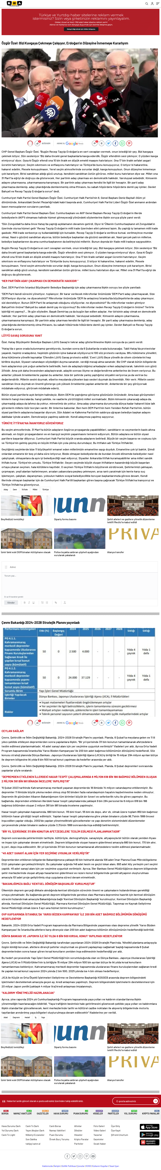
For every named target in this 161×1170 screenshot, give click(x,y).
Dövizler (78, 1130)
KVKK (88, 1166)
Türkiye (45, 489)
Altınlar (78, 1126)
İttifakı (25, 489)
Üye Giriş (115, 1126)
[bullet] (47, 602)
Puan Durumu (80, 1112)
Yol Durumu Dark (10, 1130)
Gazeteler (43, 1112)
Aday (6, 489)
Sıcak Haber (100, 1143)
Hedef (27, 1017)
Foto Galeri (99, 1126)
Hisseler (98, 1112)
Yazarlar (98, 1134)
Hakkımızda (47, 1166)
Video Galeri (100, 1130)
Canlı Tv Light (8, 1134)
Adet (6, 1017)
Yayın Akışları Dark (35, 1130)
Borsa (5, 1112)
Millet (35, 489)
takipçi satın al (33, 1143)
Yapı (43, 1017)
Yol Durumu (130, 1112)
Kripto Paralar (150, 1112)
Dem (15, 489)
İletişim (57, 1166)
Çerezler (81, 1166)
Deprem (16, 1017)
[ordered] (42, 602)
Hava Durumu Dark (11, 1126)
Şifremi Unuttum (119, 1134)
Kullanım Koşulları (100, 1166)
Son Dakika (31, 1139)
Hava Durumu (61, 1112)
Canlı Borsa (55, 1126)
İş (35, 1017)
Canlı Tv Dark (32, 1126)
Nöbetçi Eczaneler (35, 1134)
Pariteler (113, 1112)
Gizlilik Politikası (69, 1166)
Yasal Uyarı (114, 1166)
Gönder (11, 602)
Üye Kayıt (116, 1130)
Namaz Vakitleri (23, 1112)
